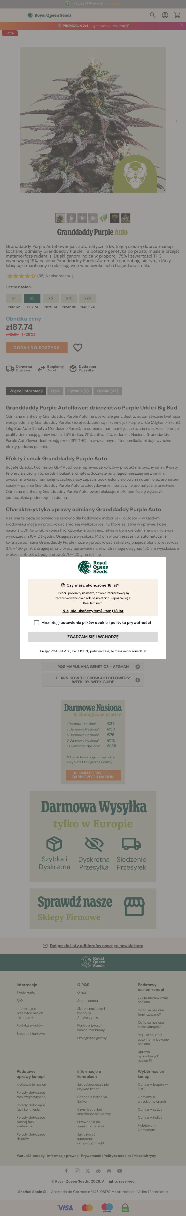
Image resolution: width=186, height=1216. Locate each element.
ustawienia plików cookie (84, 622)
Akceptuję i (96, 622)
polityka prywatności (131, 622)
